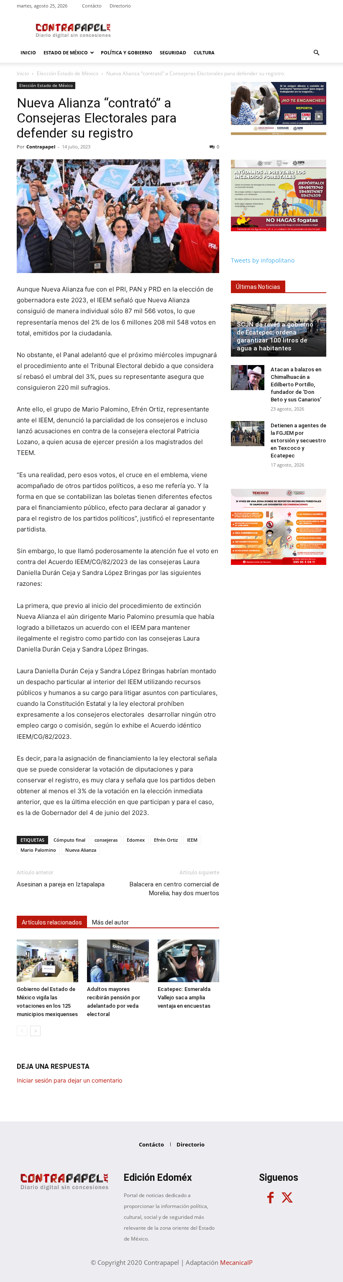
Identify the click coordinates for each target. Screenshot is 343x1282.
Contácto (92, 6)
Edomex (136, 840)
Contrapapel (40, 146)
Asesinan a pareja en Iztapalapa (61, 884)
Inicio (28, 52)
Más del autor (110, 922)
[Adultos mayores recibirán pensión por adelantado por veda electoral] (117, 961)
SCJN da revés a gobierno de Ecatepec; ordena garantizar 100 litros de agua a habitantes (275, 336)
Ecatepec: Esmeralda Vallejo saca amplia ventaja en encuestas (184, 997)
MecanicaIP (236, 1262)
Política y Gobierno (126, 52)
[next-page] (35, 1031)
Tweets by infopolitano (262, 260)
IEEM (192, 840)
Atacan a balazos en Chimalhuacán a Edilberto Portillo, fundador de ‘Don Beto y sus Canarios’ (296, 384)
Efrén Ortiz (166, 840)
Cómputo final (69, 840)
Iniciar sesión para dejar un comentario (69, 1080)
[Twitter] (287, 1198)
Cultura (204, 52)
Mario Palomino (38, 850)
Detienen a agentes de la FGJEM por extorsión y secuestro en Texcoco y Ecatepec (298, 440)
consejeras (106, 840)
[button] (316, 53)
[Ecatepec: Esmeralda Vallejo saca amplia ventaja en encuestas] (188, 961)
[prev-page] (22, 1031)
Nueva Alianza (80, 850)
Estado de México (66, 52)
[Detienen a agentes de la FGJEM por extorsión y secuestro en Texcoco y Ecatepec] (247, 433)
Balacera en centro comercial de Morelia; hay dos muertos (174, 889)
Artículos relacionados (52, 922)
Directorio (120, 6)
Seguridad (173, 52)
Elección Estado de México (67, 73)
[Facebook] (270, 1198)
